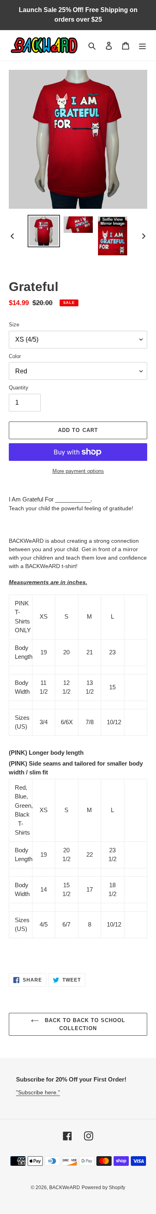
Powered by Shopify (103, 1187)
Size (14, 325)
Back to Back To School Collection (84, 1024)
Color (15, 356)
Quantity (18, 388)
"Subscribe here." (38, 1092)
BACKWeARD (64, 1187)
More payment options (78, 471)
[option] (44, 231)
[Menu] (142, 45)
